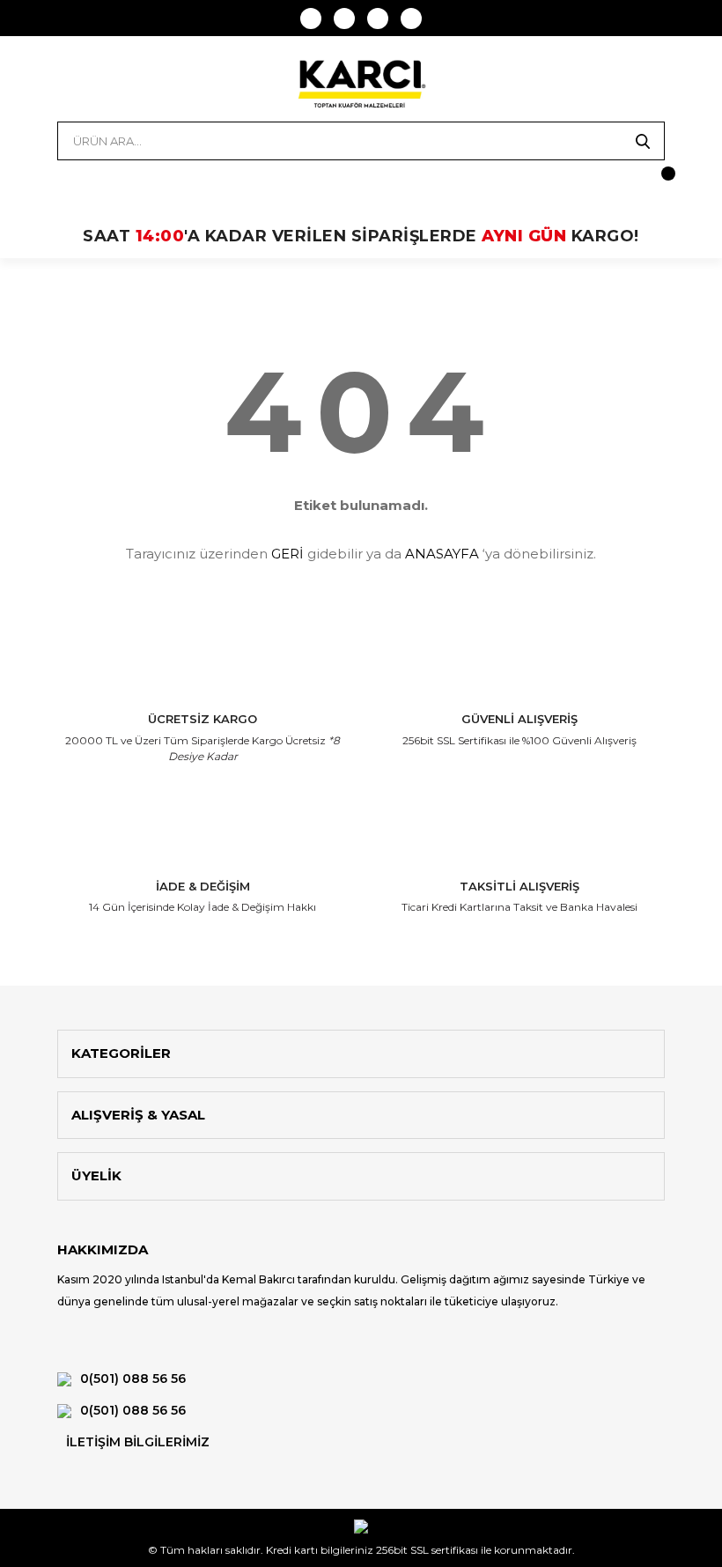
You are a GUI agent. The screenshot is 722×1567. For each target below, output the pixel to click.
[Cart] (651, 182)
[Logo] (361, 83)
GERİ (287, 553)
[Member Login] (70, 182)
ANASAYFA (442, 553)
